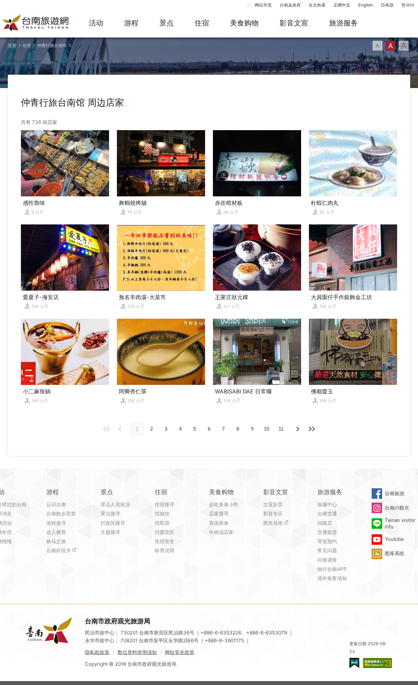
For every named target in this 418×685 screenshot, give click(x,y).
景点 (166, 23)
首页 (12, 45)
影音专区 (273, 513)
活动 (96, 23)
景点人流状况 (115, 504)
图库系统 (273, 523)
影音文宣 (294, 23)
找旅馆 (162, 513)
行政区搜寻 (113, 523)
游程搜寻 (56, 523)
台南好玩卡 (58, 550)
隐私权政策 (97, 652)
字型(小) (377, 46)
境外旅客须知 (332, 578)
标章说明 (164, 550)
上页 (297, 428)
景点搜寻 (110, 513)
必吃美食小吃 (223, 504)
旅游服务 (343, 23)
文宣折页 (273, 504)
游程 (131, 23)
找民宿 (162, 523)
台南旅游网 (36, 23)
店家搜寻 (219, 513)
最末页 (311, 428)
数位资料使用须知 (137, 652)
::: (249, 4)
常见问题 (327, 550)
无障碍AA (377, 663)
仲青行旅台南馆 (52, 45)
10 (266, 429)
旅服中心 (327, 504)
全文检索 (317, 5)
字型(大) (404, 46)
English (365, 5)
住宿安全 (164, 541)
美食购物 (244, 23)
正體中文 (341, 5)
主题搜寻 (110, 532)
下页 (120, 428)
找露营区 (164, 532)
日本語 (387, 5)
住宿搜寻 (164, 504)
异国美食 (219, 523)
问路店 (324, 523)
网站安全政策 (179, 652)
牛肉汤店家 (221, 532)
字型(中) (390, 46)
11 (281, 429)
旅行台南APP (332, 569)
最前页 (106, 428)
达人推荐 (56, 532)
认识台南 (56, 504)
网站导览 (263, 5)
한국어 (407, 5)
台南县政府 (290, 5)
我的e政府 (354, 663)
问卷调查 (327, 560)
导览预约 (327, 541)
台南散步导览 (61, 513)
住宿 (202, 23)
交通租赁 (327, 532)
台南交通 (327, 513)
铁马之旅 (56, 541)
